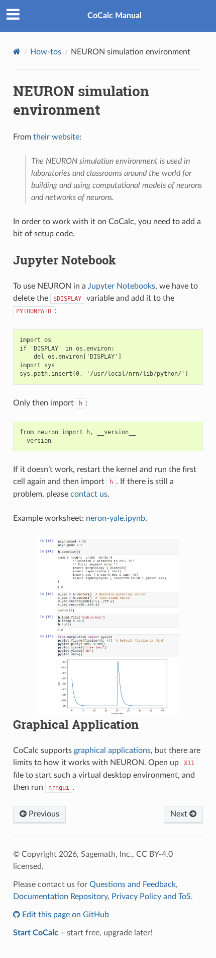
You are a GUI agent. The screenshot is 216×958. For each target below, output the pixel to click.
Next (179, 814)
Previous (43, 814)
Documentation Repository (60, 897)
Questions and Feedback (132, 884)
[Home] (17, 51)
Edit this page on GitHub (64, 915)
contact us (88, 494)
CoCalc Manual (114, 16)
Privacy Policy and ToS (151, 897)
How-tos (45, 52)
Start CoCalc (35, 933)
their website (56, 137)
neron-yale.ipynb (115, 518)
